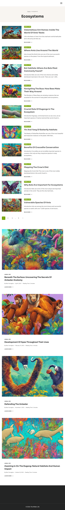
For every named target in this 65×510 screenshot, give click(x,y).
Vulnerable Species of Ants (37, 202)
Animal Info (27, 26)
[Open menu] (61, 3)
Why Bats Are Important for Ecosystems (43, 185)
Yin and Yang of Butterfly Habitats (40, 129)
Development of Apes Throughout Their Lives (26, 342)
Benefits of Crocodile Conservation (41, 147)
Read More (28, 42)
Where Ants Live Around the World (41, 50)
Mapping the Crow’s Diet (36, 167)
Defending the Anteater (16, 404)
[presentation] (32, 249)
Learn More (8, 287)
